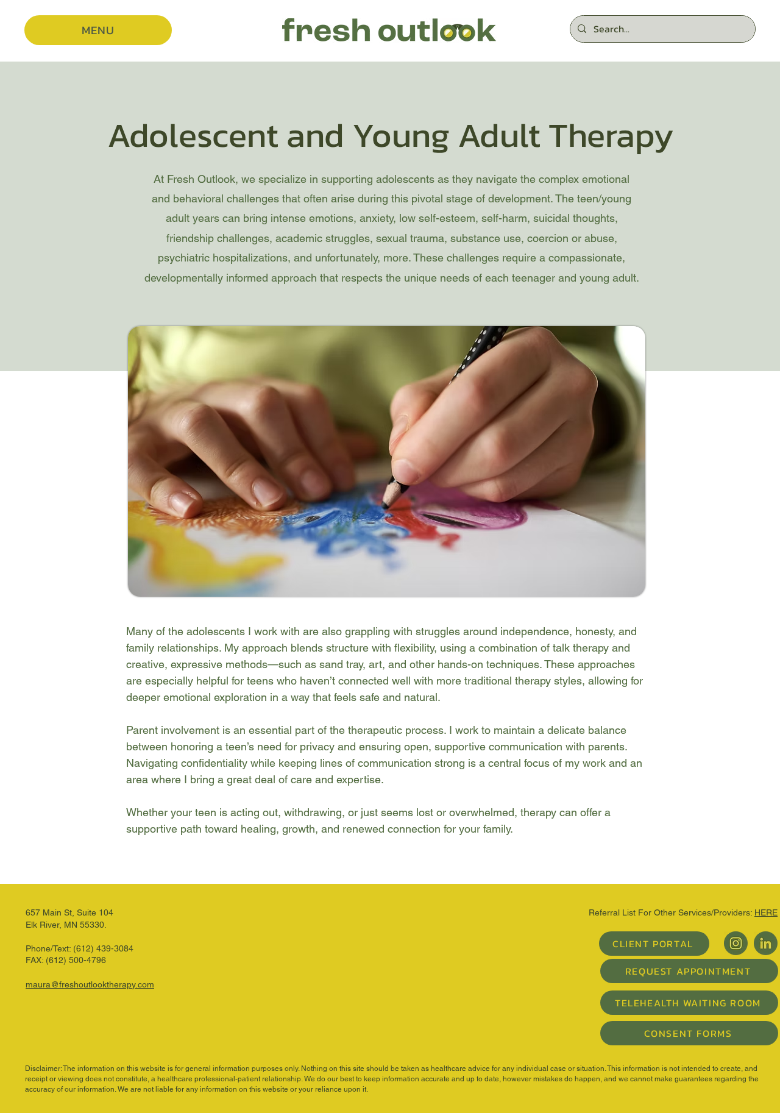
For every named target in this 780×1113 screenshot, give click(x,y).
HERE (766, 912)
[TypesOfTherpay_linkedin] (766, 943)
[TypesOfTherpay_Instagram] (736, 943)
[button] (98, 30)
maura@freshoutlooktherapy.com (90, 984)
